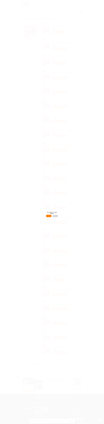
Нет (55, 215)
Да (48, 215)
